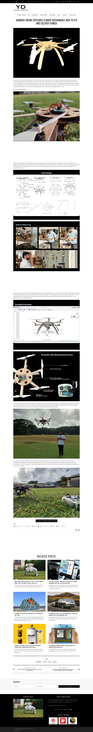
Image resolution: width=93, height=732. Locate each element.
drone (45, 661)
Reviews (64, 15)
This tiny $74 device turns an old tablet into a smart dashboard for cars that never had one (63, 582)
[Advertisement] (57, 8)
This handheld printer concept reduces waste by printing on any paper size (62, 646)
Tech (29, 15)
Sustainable (52, 15)
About (15, 1)
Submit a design (31, 1)
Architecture (43, 15)
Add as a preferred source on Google (47, 520)
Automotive (35, 15)
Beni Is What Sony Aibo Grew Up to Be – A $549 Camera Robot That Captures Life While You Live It (29, 582)
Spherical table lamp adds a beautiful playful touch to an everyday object (30, 669)
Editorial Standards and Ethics (54, 705)
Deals (59, 15)
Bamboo (39, 661)
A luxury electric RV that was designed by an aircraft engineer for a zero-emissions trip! (63, 614)
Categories (22, 1)
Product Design (21, 15)
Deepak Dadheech (22, 89)
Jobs (42, 1)
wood (54, 661)
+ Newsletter (72, 15)
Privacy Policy (63, 705)
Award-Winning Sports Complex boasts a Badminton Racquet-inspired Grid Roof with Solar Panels (63, 669)
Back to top (17, 730)
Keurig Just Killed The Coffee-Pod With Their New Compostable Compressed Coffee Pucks (28, 646)
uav (50, 661)
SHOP (38, 1)
